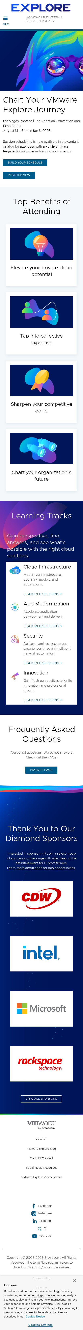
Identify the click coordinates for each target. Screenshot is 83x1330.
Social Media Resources (41, 1167)
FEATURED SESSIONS (41, 594)
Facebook (45, 1206)
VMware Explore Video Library (41, 1177)
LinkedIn (45, 1221)
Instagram (45, 1213)
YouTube (45, 1236)
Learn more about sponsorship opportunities (41, 868)
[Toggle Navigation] (5, 18)
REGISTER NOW (19, 175)
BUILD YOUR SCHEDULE (25, 162)
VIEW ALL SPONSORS (41, 1098)
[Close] (74, 1280)
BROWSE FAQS (41, 770)
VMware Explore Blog (41, 1148)
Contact (41, 1139)
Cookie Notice (35, 1316)
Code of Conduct (41, 1158)
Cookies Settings (40, 1324)
